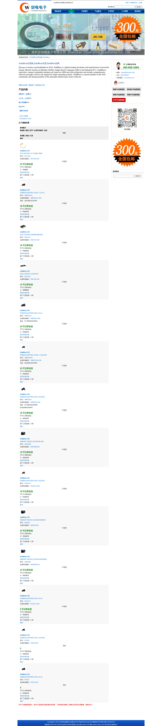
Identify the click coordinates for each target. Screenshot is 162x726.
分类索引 (84, 11)
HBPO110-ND (35, 318)
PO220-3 (28, 483)
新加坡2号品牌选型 (133, 89)
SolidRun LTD (26, 119)
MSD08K (28, 562)
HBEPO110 (28, 195)
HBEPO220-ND (36, 360)
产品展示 (98, 11)
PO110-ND (34, 682)
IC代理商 (32, 57)
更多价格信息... (25, 172)
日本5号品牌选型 (119, 100)
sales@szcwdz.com (128, 72)
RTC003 (27, 156)
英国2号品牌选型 (119, 95)
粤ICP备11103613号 (108, 722)
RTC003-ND (35, 159)
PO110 (27, 680)
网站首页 (58, 11)
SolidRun (46, 57)
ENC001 (28, 237)
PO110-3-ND (35, 604)
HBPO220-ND (35, 402)
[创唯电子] (34, 12)
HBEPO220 (29, 358)
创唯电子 (114, 724)
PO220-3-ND (35, 486)
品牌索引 (71, 11)
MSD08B (28, 444)
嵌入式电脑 (24, 116)
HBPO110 (28, 316)
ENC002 (28, 276)
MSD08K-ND (35, 564)
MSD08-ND (35, 525)
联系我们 (138, 11)
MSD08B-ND (35, 447)
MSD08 (27, 523)
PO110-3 (28, 601)
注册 (140, 3)
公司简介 (111, 11)
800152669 (125, 75)
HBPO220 (28, 399)
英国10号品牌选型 (133, 95)
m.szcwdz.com (129, 78)
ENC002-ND (35, 279)
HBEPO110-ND (36, 198)
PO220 (27, 640)
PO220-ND (34, 643)
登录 (127, 3)
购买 (21, 177)
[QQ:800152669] (120, 85)
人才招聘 (124, 11)
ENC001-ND (35, 240)
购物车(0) (134, 3)
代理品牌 (39, 57)
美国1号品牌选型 (119, 89)
